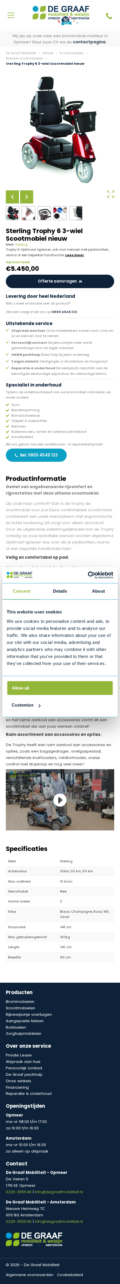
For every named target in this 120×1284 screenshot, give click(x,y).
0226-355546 (19, 1192)
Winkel (48, 53)
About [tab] (98, 591)
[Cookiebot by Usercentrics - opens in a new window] (87, 575)
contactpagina (89, 42)
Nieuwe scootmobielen (24, 58)
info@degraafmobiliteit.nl (59, 1192)
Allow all (20, 687)
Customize (22, 704)
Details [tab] (60, 591)
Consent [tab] (21, 591)
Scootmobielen (71, 53)
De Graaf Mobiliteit (21, 53)
